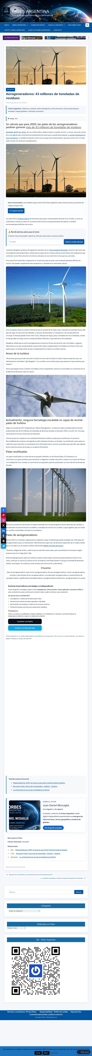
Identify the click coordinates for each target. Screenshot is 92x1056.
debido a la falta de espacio (53, 546)
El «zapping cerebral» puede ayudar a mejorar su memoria (62, 878)
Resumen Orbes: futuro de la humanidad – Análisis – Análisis (35, 786)
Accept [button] (38, 1053)
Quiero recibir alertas (74, 242)
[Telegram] (3, 546)
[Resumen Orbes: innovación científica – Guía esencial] (40, 37)
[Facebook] (3, 510)
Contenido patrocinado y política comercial (46, 1014)
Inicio (6, 25)
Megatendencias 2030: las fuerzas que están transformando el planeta (39, 783)
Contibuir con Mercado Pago (25, 628)
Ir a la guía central (16, 211)
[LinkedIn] (3, 530)
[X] (3, 525)
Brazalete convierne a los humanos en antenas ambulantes (31, 875)
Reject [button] (46, 1053)
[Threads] (3, 540)
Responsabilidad (46, 1012)
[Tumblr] (3, 535)
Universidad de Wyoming (58, 250)
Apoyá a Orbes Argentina (14, 30)
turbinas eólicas (23, 219)
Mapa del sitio (76, 1012)
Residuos (9, 867)
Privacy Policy (31, 1012)
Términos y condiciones (16, 1012)
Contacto (58, 30)
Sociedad (10, 89)
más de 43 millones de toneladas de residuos (53, 127)
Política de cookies (61, 1012)
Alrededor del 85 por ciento (16, 132)
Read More (54, 1053)
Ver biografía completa (53, 828)
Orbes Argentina (30, 11)
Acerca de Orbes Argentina (39, 30)
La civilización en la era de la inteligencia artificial (31, 790)
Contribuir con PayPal (25, 621)
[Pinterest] (3, 515)
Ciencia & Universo (55, 25)
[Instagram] (3, 520)
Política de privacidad (82, 1019)
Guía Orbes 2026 (74, 25)
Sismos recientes (38, 25)
